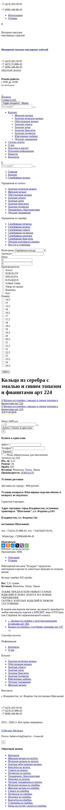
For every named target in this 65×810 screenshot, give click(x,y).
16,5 (7, 312)
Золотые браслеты (25, 130)
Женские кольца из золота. (23, 758)
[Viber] (22, 545)
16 (6, 309)
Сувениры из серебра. (20, 802)
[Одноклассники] (8, 545)
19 (6, 329)
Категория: (7, 250)
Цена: (4, 256)
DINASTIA (11, 276)
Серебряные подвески (20, 232)
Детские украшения (26, 139)
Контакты (13, 157)
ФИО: (5, 444)
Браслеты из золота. (19, 767)
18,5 (7, 325)
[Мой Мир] (13, 545)
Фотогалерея (15, 15)
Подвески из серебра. (20, 793)
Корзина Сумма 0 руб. (8, 98)
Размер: (5, 296)
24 (6, 362)
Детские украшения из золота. (25, 782)
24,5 (7, 365)
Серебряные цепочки (20, 235)
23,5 (7, 359)
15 (6, 302)
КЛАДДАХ (12, 280)
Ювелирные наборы (26, 136)
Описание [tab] (14, 557)
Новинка (10, 289)
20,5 (7, 339)
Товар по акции (14, 286)
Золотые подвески (25, 133)
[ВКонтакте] (3, 545)
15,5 (7, 306)
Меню (25, 103)
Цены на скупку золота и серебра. (27, 805)
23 (6, 355)
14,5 (7, 299)
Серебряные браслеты (20, 238)
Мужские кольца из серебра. (24, 785)
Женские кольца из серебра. (24, 788)
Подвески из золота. (19, 773)
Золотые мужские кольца (29, 118)
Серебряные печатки (20, 223)
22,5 (7, 352)
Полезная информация (21, 151)
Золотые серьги (23, 124)
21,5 (7, 345)
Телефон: (7, 448)
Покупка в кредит (18, 148)
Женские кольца (24, 115)
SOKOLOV (11, 273)
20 (6, 335)
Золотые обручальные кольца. (25, 764)
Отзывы (12, 18)
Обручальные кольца (26, 121)
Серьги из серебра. (18, 791)
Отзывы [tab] (12, 560)
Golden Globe (12, 283)
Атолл (8, 270)
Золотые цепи (22, 127)
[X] (17, 545)
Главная (12, 171)
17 (6, 316)
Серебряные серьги (19, 229)
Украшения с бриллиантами (24, 209)
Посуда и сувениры (19, 244)
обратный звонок (11, 70)
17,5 (7, 319)
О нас (11, 145)
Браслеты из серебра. (20, 799)
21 (6, 342)
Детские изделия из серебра (24, 241)
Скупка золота (16, 142)
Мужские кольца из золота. (23, 761)
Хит (7, 293)
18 (6, 322)
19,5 (7, 332)
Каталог (12, 112)
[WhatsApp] (27, 545)
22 (6, 349)
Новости (13, 154)
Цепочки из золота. (19, 779)
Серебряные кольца (19, 177)
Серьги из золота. (18, 770)
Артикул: (6, 253)
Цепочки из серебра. (19, 796)
